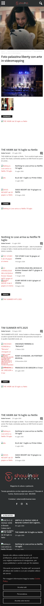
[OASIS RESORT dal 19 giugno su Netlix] (7, 193)
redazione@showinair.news (26, 499)
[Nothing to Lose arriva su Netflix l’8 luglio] (7, 169)
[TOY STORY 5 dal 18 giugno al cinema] (7, 259)
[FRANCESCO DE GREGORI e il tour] (7, 371)
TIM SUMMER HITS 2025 (14, 327)
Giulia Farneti (5, 153)
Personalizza (22, 594)
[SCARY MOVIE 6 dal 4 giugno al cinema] (7, 284)
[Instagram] (22, 504)
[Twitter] (27, 504)
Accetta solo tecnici (22, 601)
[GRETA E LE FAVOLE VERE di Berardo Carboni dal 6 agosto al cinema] (7, 525)
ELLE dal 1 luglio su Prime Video (28, 178)
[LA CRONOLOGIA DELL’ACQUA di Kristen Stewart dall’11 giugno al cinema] (7, 274)
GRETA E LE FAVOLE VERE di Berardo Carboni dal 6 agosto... (28, 521)
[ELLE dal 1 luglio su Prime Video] (7, 181)
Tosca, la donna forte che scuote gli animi (19, 51)
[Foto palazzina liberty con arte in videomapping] (22, 81)
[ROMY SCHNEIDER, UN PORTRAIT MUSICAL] (7, 360)
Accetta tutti (22, 587)
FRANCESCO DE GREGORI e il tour (29, 367)
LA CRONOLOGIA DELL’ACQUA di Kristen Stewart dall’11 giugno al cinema (28, 270)
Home (3, 51)
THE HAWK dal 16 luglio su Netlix (19, 149)
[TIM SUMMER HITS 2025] (22, 311)
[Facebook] (17, 504)
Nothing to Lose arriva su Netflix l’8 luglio (20, 238)
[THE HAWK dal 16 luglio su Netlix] (22, 133)
